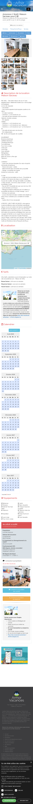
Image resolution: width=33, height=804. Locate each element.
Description (12, 33)
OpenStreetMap (22, 268)
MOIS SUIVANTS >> (14, 330)
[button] (3, 48)
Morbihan (5, 29)
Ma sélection (8, 744)
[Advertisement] (16, 675)
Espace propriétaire (9, 742)
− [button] (3, 235)
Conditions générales (10, 748)
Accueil (6, 734)
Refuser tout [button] (24, 800)
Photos (5, 33)
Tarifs (28, 33)
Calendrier (6, 36)
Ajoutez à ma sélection (17, 25)
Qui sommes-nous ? (10, 741)
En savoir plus (17, 783)
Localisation (21, 33)
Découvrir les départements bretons (13, 739)
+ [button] (3, 232)
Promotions (7, 737)
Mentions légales (9, 749)
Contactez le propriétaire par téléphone (17, 598)
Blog (6, 746)
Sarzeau (26, 29)
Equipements (15, 36)
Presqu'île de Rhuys (16, 29)
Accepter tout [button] (9, 800)
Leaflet (15, 268)
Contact (23, 36)
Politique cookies (9, 751)
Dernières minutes (9, 735)
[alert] (16, 782)
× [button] (31, 762)
